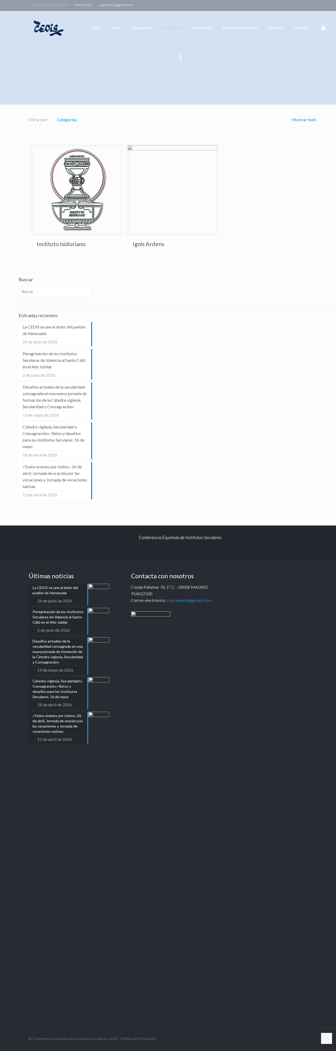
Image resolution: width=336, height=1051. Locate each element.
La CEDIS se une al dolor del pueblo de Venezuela (54, 330)
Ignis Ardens (148, 243)
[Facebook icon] (297, 4)
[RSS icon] (324, 4)
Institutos (184, 69)
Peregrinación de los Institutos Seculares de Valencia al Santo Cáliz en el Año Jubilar (54, 360)
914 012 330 (83, 5)
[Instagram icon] (317, 4)
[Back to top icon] (326, 1038)
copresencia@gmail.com (115, 5)
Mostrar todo (304, 119)
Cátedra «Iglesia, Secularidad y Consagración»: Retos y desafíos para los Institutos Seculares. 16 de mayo (53, 436)
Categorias (67, 119)
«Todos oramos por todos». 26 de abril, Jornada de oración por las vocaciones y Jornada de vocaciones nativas (55, 476)
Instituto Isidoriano (61, 243)
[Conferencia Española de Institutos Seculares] (49, 28)
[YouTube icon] (310, 4)
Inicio (163, 69)
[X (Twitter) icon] (304, 4)
